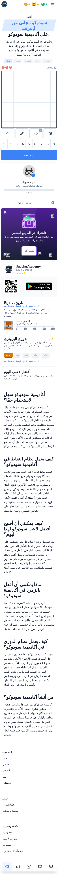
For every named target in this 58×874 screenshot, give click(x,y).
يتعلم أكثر (29, 250)
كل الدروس (8, 804)
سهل (4, 758)
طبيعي (5, 764)
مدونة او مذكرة (10, 810)
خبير (4, 776)
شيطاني (6, 783)
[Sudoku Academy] (4, 4)
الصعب (6, 770)
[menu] (52, 4)
